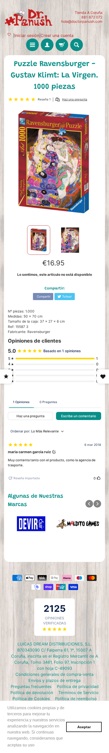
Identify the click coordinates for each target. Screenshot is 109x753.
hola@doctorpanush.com (81, 21)
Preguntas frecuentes (31, 686)
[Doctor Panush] (29, 17)
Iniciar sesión (26, 35)
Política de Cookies (31, 698)
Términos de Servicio (78, 692)
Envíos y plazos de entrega (54, 680)
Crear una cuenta (57, 35)
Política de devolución (31, 692)
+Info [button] (40, 745)
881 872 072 (91, 17)
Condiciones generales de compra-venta (54, 674)
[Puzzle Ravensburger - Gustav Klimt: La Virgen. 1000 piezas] (38, 240)
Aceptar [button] (84, 727)
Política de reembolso (76, 698)
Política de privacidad (78, 686)
